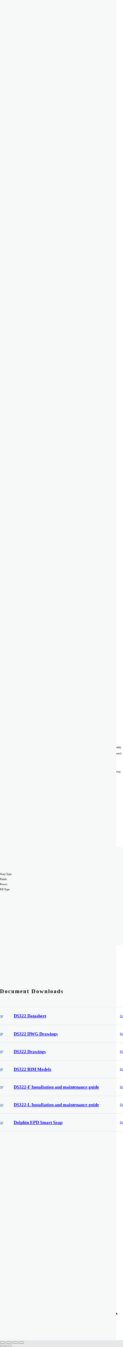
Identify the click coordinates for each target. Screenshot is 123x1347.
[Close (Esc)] (21, 1343)
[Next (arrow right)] (9, 1346)
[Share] (15, 1343)
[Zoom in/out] (2, 1343)
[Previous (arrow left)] (2, 1346)
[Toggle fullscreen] (9, 1343)
